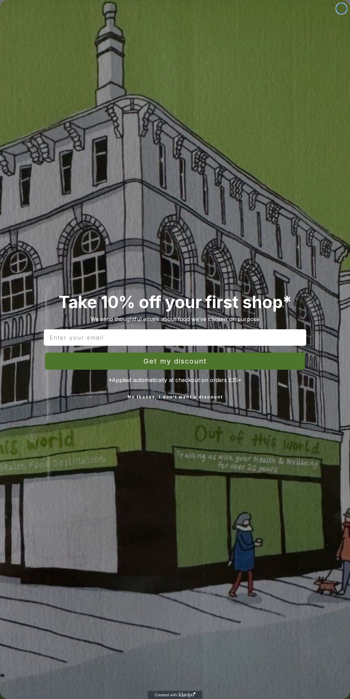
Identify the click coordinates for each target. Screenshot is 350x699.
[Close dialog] (341, 8)
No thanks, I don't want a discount (175, 396)
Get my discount (175, 361)
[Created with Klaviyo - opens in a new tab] (175, 695)
